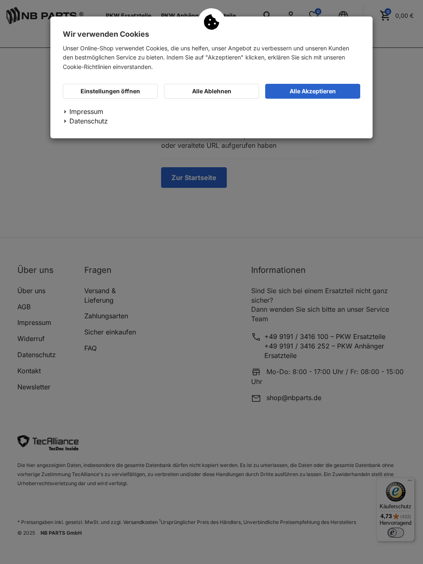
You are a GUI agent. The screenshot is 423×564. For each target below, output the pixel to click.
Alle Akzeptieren (313, 91)
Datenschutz (88, 121)
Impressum (86, 111)
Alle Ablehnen (211, 91)
